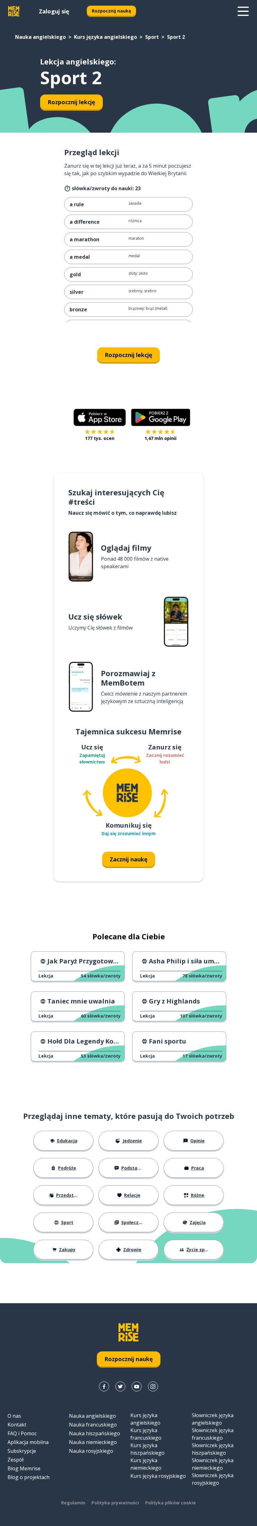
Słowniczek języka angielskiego (212, 1419)
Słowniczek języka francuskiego (212, 1434)
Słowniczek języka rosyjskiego (212, 1479)
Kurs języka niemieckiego (145, 1464)
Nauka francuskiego (93, 1424)
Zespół (16, 1459)
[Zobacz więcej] (243, 11)
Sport (152, 36)
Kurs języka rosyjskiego (158, 1475)
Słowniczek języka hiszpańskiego (212, 1449)
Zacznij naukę (129, 859)
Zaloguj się (54, 11)
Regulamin (73, 1503)
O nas (14, 1415)
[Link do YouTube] (137, 1386)
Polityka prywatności (115, 1503)
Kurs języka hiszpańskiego (147, 1449)
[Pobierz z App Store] (99, 417)
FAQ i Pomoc (22, 1433)
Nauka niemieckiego (93, 1442)
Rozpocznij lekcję (71, 102)
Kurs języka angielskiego (105, 36)
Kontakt (17, 1424)
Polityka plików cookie (170, 1503)
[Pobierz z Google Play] (160, 417)
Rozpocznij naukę (111, 11)
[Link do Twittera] (120, 1386)
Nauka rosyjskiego (91, 1450)
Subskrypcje (22, 1450)
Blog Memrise (24, 1468)
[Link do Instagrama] (153, 1386)
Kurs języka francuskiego (145, 1434)
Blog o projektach (29, 1477)
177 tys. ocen (99, 438)
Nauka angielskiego (40, 36)
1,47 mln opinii (160, 438)
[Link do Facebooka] (104, 1386)
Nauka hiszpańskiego (94, 1433)
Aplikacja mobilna (28, 1442)
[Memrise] (13, 11)
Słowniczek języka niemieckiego (212, 1464)
